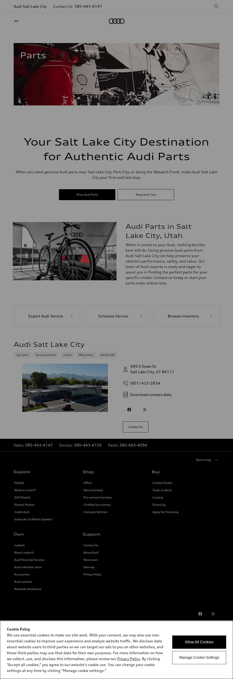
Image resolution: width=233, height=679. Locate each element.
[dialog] (116, 650)
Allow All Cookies (199, 642)
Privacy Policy (128, 658)
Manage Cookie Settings (199, 657)
